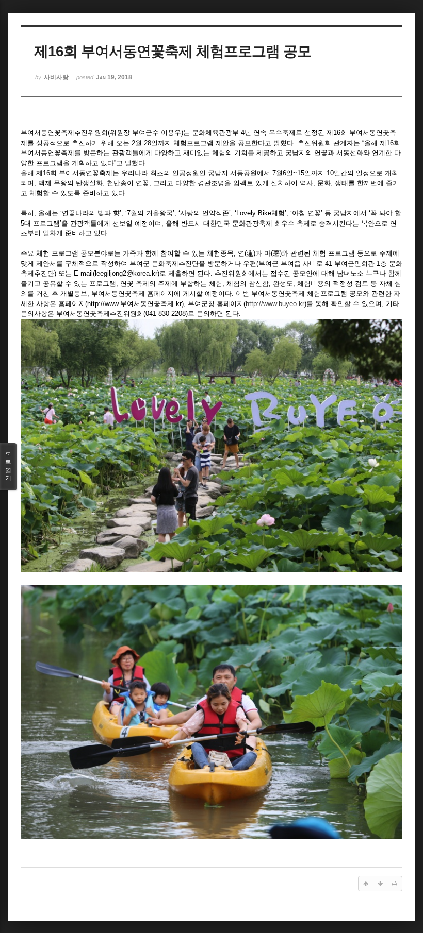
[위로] (366, 883)
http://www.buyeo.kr (275, 304)
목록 (8, 466)
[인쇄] (394, 883)
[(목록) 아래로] (380, 883)
